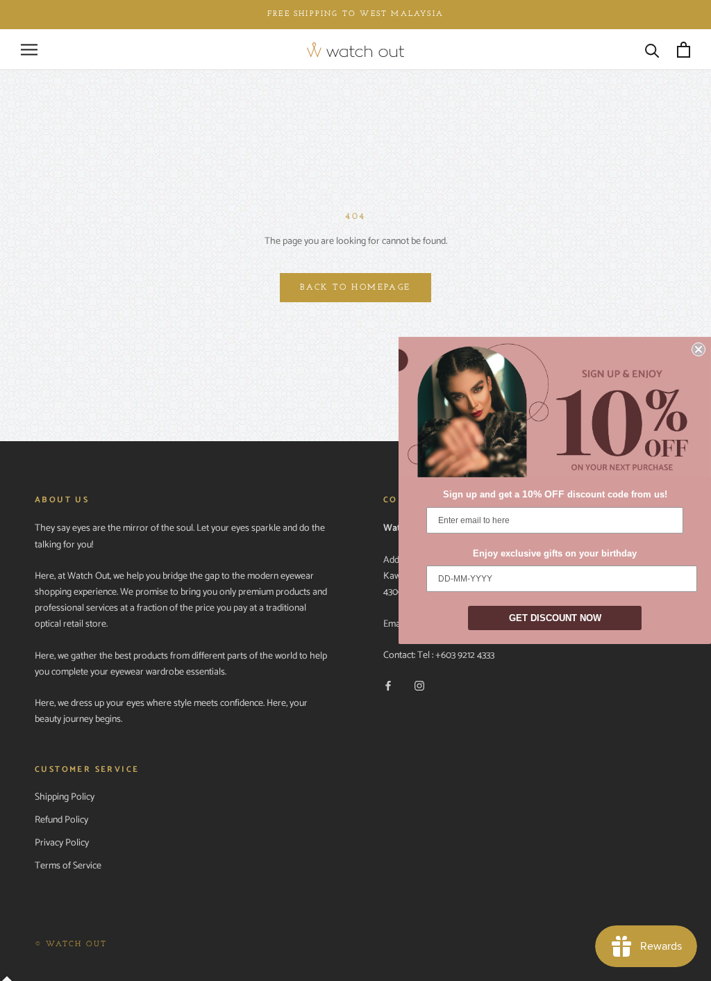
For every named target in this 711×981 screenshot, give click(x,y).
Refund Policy (61, 820)
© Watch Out (71, 944)
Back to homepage (355, 287)
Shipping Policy (64, 797)
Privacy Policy (62, 843)
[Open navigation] (29, 50)
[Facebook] (388, 685)
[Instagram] (419, 685)
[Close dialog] (698, 349)
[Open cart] (683, 50)
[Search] (652, 49)
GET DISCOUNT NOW (555, 618)
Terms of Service (68, 866)
